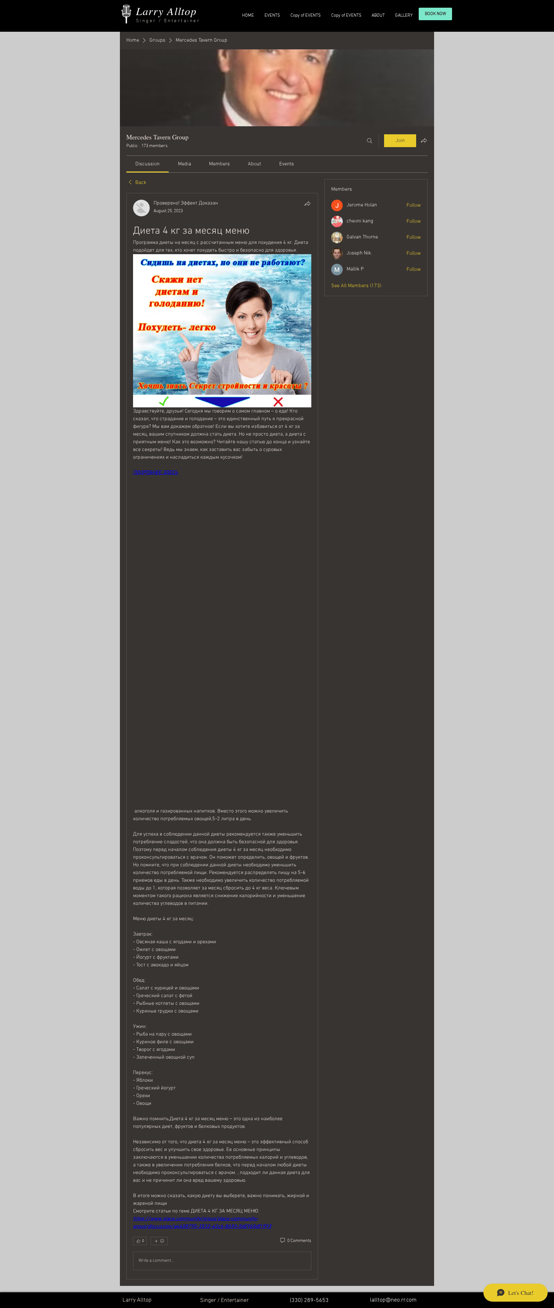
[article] (222, 736)
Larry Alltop (166, 11)
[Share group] (424, 140)
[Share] (307, 203)
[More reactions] (159, 1241)
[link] (147, 164)
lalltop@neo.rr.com (393, 1300)
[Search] (370, 140)
